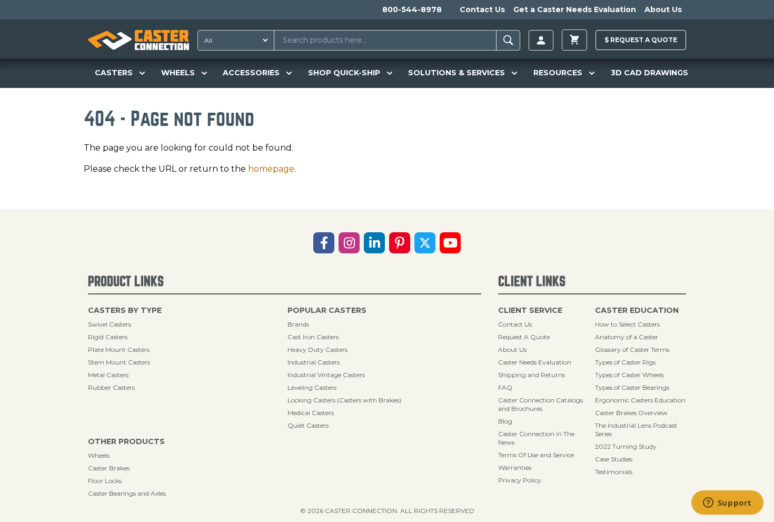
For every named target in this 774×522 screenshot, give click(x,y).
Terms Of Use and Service (536, 455)
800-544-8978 (412, 9)
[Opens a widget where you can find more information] (727, 503)
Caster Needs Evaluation (534, 362)
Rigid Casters (107, 337)
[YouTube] (450, 242)
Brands (298, 324)
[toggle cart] (574, 40)
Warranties (514, 467)
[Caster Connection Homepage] (138, 40)
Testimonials (613, 472)
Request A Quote (524, 337)
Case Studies (613, 459)
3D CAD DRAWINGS (649, 72)
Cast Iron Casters (313, 337)
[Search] (508, 40)
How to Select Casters (627, 324)
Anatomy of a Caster (626, 337)
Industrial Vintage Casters (326, 375)
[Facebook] (323, 242)
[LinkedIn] (374, 242)
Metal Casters (108, 375)
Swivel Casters (109, 324)
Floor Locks (105, 481)
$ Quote (640, 40)
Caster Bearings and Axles (127, 493)
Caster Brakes (109, 468)
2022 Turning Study (626, 446)
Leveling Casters (311, 387)
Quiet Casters (308, 425)
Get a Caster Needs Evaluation (574, 9)
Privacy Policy (519, 480)
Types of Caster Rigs (625, 362)
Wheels (99, 455)
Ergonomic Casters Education (640, 400)
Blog (505, 421)
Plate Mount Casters (119, 349)
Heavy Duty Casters (317, 349)
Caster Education (637, 310)
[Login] (541, 40)
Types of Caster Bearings (632, 387)
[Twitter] (424, 242)
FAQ (505, 387)
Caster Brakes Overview (631, 413)
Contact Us (482, 9)
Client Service (530, 310)
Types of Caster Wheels (629, 375)
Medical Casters (310, 413)
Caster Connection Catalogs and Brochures (540, 404)
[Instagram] (349, 242)
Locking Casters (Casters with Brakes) (344, 400)
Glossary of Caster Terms (632, 349)
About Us (663, 9)
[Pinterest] (399, 242)
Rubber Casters (111, 387)
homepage (271, 169)
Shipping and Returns (531, 375)
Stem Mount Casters (119, 362)
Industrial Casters (313, 362)
